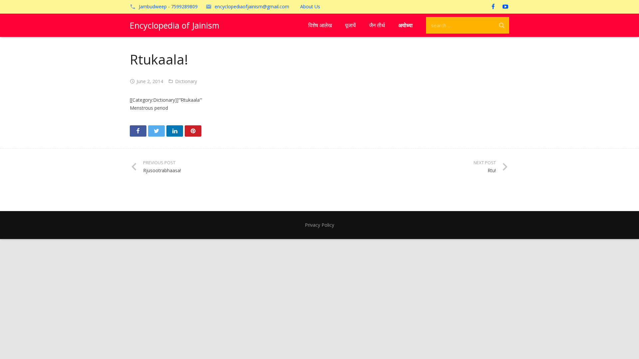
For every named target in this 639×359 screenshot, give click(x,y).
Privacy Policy (319, 225)
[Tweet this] (156, 131)
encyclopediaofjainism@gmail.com (252, 6)
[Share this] (138, 131)
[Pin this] (193, 131)
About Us (310, 6)
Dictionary (186, 81)
